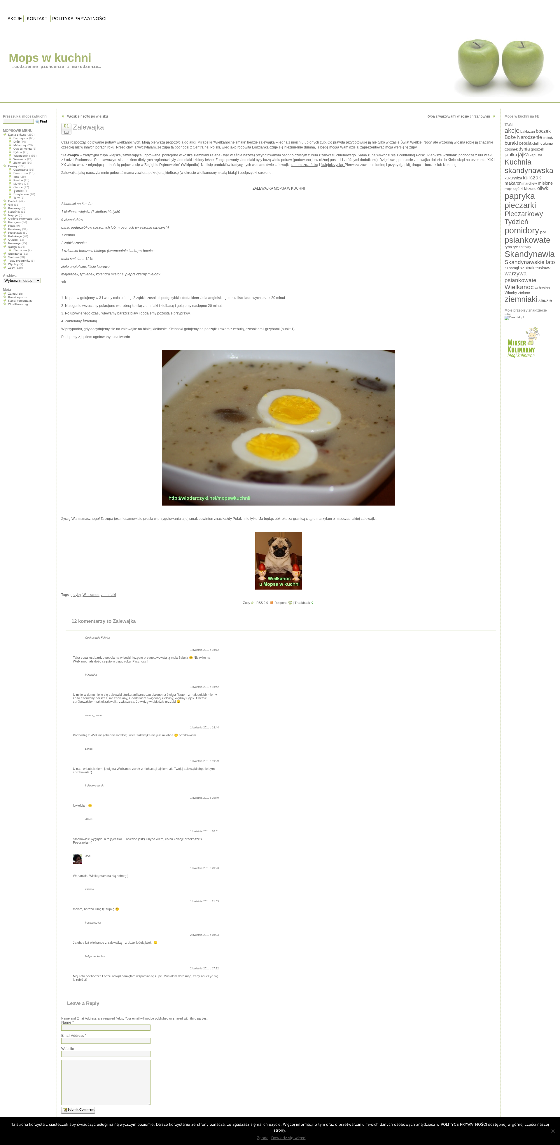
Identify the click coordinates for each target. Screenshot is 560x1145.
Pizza (11, 225)
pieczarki (520, 205)
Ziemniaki (19, 162)
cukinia (546, 143)
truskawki (544, 268)
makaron (513, 183)
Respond (280, 602)
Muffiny (18, 183)
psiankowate (528, 239)
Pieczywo (14, 222)
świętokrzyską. (333, 165)
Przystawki (15, 232)
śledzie (545, 300)
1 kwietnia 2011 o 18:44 (204, 727)
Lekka (88, 748)
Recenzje (14, 243)
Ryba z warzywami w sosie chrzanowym (458, 116)
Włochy (511, 293)
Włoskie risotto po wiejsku (87, 116)
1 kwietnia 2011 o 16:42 (204, 649)
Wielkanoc (91, 595)
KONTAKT (37, 18)
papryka (520, 196)
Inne (16, 176)
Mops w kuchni (50, 57)
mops (508, 188)
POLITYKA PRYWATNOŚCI (79, 18)
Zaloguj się (15, 293)
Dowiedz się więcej (288, 1137)
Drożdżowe (20, 173)
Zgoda (262, 1137)
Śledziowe (20, 250)
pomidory (522, 230)
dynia (524, 148)
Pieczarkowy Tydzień (524, 217)
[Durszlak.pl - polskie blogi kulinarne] (514, 317)
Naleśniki (14, 211)
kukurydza (513, 178)
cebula (525, 143)
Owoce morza (22, 148)
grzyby (76, 595)
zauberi (89, 889)
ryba (508, 247)
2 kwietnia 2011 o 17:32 (204, 968)
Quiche (13, 239)
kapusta (536, 155)
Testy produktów (19, 260)
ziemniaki (108, 595)
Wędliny (13, 264)
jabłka (511, 154)
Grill (10, 204)
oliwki (543, 188)
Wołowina (19, 159)
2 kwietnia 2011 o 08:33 (204, 935)
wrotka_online (93, 715)
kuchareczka (93, 922)
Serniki (17, 190)
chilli (536, 143)
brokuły (548, 137)
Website (67, 1049)
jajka (523, 155)
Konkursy (14, 208)
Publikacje (15, 236)
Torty (16, 197)
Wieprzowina (21, 155)
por (543, 232)
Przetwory (14, 229)
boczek (543, 131)
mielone (545, 183)
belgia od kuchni (95, 956)
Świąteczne (21, 194)
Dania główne (17, 134)
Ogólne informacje (20, 218)
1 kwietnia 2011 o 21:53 (204, 901)
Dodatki (13, 201)
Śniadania (15, 253)
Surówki (13, 257)
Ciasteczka (20, 169)
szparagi (512, 268)
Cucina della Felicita (97, 637)
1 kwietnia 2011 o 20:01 (204, 831)
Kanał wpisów (17, 297)
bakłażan (527, 132)
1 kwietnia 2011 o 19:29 (204, 761)
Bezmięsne (20, 138)
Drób (16, 141)
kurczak (532, 178)
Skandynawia (530, 254)
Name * (67, 1022)
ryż (515, 247)
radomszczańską (304, 165)
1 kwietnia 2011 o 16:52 (204, 687)
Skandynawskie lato (530, 262)
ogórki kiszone (524, 188)
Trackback (302, 602)
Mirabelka (91, 674)
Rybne (17, 152)
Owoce (18, 187)
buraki (511, 143)
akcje (512, 130)
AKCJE (15, 18)
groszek (537, 149)
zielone (524, 293)
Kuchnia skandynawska (529, 166)
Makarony (20, 145)
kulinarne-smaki (94, 785)
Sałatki (12, 246)
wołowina (542, 288)
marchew (529, 183)
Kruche (18, 180)
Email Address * (73, 1036)
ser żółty (525, 247)
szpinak (527, 267)
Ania (87, 855)
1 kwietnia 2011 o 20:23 (204, 868)
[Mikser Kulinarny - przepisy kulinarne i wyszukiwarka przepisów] (523, 360)
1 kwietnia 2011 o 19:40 (204, 797)
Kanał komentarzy (20, 300)
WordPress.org (18, 304)
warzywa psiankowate (520, 276)
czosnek (511, 149)
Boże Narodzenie (523, 137)
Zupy (246, 602)
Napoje (13, 215)
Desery (13, 166)
